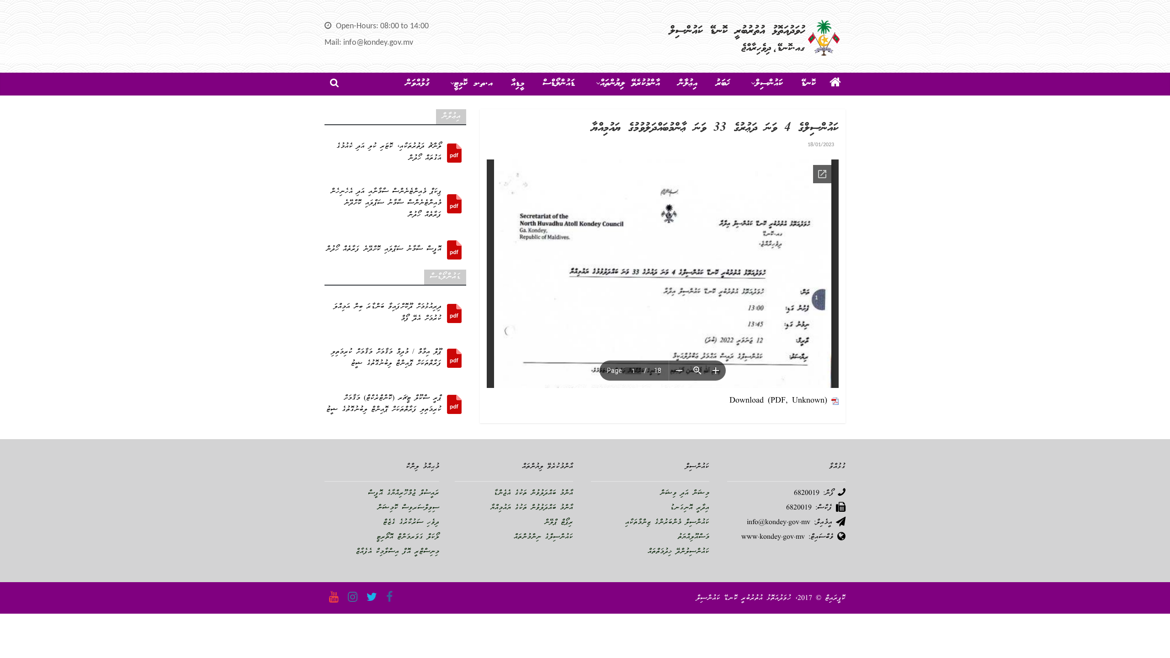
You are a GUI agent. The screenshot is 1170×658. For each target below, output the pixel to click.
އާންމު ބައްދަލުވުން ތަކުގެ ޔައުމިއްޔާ (531, 508)
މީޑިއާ (517, 83)
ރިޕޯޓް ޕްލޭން (558, 522)
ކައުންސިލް (769, 83)
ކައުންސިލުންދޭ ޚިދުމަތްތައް (678, 552)
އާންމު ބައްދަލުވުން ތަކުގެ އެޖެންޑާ (533, 493)
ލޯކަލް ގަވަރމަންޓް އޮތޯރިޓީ (408, 537)
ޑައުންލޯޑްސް (558, 83)
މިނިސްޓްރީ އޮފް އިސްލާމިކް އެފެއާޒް (397, 552)
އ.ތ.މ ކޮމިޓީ (473, 83)
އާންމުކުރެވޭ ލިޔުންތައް (630, 83)
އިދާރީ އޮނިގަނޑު (689, 508)
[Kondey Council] (835, 84)
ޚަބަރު (723, 83)
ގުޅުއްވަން (417, 83)
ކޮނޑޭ (808, 83)
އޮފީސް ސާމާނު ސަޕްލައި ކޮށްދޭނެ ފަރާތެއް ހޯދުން (383, 249)
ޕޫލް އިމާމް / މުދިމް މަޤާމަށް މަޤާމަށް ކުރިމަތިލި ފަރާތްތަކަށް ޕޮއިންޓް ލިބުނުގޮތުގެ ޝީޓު (386, 358)
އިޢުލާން (687, 83)
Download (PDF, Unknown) (778, 401)
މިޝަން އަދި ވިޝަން (684, 493)
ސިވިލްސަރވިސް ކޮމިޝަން (408, 508)
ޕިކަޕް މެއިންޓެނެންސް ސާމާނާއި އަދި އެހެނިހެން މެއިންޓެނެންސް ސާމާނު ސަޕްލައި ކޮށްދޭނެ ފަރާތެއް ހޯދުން (385, 203)
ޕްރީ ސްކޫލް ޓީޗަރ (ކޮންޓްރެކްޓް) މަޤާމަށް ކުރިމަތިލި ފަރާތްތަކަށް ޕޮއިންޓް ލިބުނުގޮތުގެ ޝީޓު (383, 404)
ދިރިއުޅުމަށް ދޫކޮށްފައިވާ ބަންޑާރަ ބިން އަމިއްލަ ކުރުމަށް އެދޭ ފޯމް (387, 313)
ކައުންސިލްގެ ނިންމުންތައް (543, 537)
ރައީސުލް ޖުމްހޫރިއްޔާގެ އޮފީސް (403, 493)
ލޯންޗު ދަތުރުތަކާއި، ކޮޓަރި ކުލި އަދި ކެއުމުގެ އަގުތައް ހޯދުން (388, 152)
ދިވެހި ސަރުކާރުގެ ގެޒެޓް (411, 522)
